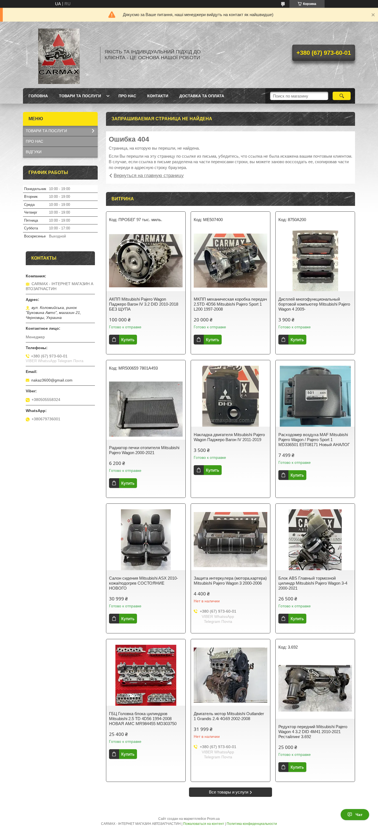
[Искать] (342, 96)
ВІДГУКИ (34, 152)
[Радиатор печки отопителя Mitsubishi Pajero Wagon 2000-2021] (146, 409)
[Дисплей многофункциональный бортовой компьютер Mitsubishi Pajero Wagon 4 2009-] (315, 260)
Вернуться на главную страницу (149, 175)
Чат (359, 814)
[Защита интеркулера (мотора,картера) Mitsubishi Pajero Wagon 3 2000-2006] (230, 539)
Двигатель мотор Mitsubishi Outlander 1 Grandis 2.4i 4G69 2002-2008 (229, 716)
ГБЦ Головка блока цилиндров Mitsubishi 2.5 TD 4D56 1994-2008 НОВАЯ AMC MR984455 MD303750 (143, 718)
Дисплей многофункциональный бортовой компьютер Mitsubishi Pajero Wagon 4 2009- (314, 304)
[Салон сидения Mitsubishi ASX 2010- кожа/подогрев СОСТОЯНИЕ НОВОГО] (146, 539)
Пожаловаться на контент (203, 824)
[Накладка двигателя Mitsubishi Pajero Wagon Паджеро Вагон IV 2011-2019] (230, 396)
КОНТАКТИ (157, 96)
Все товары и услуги (228, 792)
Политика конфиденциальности (252, 824)
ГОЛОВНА (38, 96)
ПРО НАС (127, 96)
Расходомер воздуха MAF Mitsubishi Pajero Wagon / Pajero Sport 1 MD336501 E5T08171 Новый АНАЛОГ (314, 439)
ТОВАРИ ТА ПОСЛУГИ (80, 96)
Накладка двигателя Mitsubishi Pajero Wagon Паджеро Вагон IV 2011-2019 (229, 437)
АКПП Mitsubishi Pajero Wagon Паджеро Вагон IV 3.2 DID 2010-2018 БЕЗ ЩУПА (143, 304)
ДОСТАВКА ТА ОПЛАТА (201, 96)
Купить (127, 339)
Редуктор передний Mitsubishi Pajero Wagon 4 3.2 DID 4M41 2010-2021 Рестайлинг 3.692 (312, 731)
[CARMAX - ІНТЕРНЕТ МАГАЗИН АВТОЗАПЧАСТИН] (59, 55)
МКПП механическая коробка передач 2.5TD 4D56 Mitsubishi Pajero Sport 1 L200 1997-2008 (230, 304)
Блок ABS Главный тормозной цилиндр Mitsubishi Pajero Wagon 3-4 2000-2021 (312, 583)
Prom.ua (213, 819)
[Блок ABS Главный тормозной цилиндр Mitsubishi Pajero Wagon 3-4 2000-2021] (315, 539)
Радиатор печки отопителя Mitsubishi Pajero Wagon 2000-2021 (144, 450)
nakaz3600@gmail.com (52, 380)
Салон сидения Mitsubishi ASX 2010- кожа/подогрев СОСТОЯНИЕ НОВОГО (143, 583)
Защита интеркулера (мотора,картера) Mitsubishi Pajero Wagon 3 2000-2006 (230, 580)
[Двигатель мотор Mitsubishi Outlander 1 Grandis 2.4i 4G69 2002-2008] (230, 675)
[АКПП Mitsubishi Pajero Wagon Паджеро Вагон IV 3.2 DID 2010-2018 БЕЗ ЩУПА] (146, 260)
